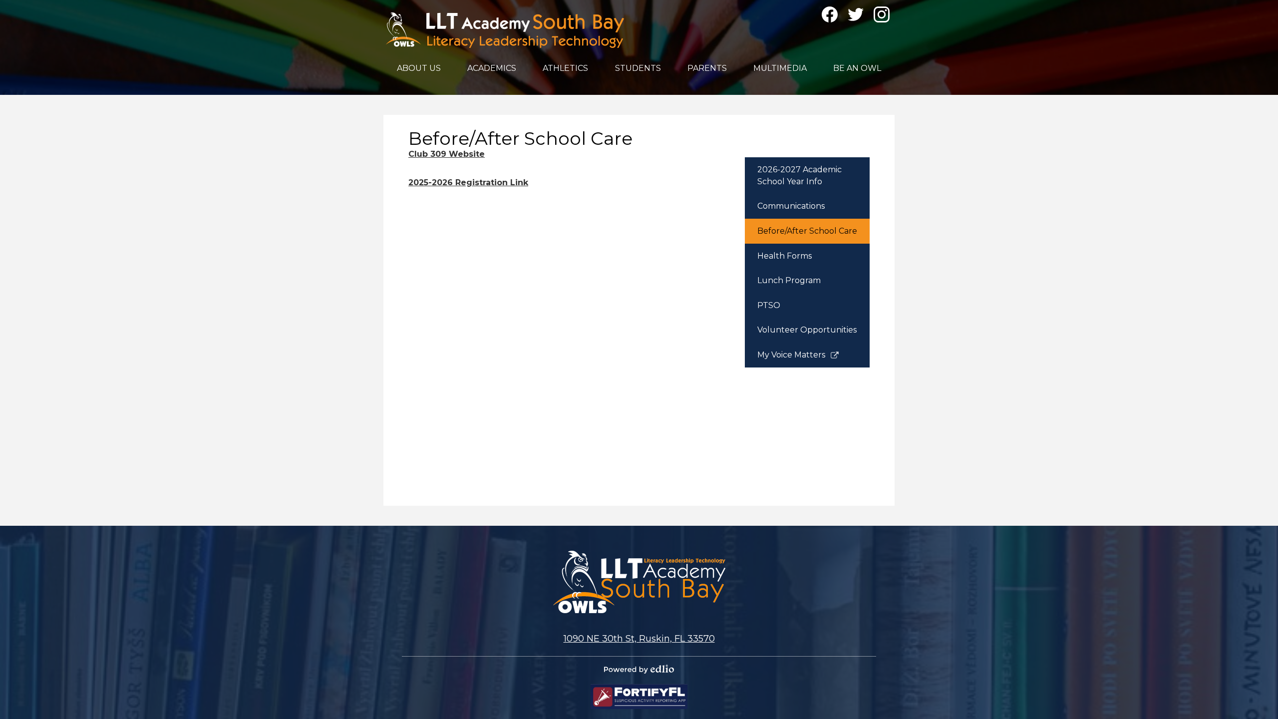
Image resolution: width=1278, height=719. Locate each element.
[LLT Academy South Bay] (505, 30)
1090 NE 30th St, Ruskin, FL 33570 (639, 638)
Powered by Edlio (639, 669)
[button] (419, 67)
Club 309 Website (446, 154)
